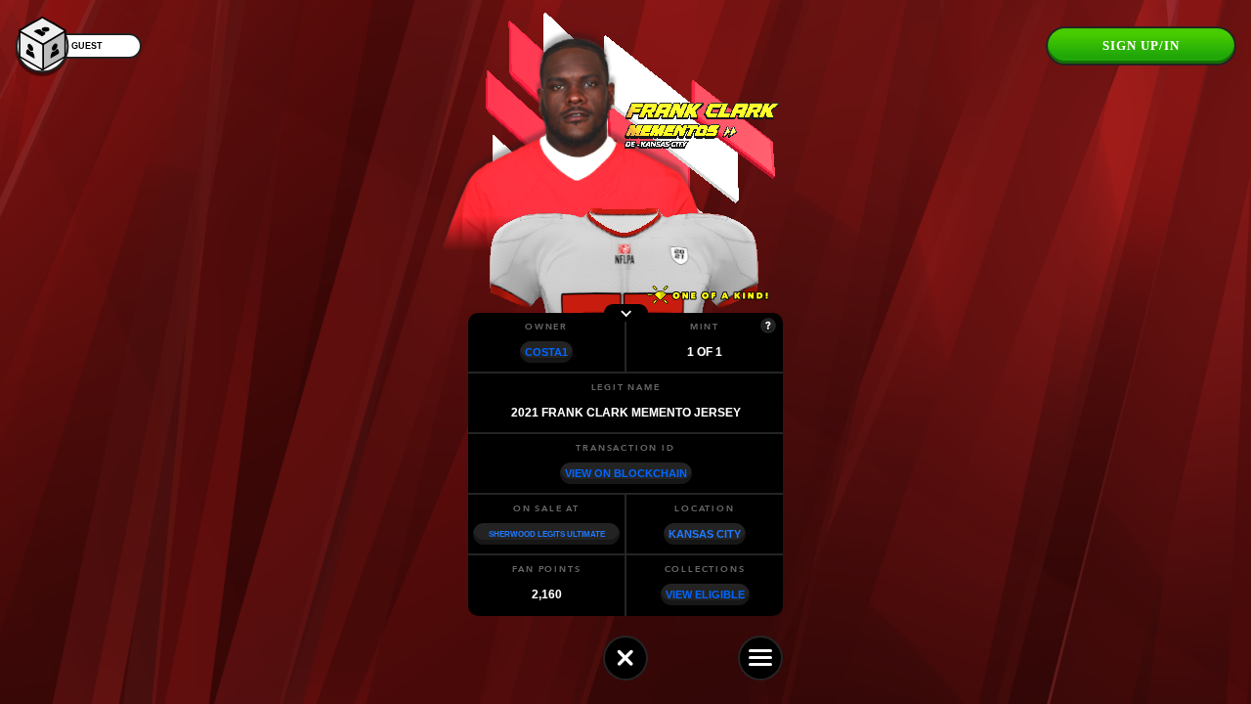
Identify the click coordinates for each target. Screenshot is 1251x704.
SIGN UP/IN (1141, 45)
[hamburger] (760, 658)
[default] (625, 658)
